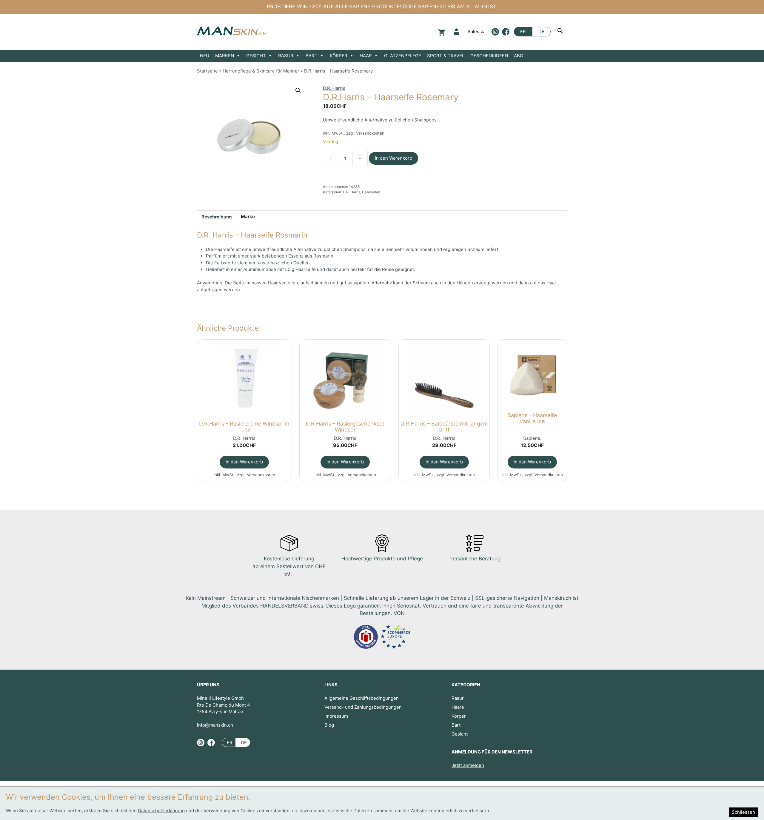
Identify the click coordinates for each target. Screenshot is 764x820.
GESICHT (256, 55)
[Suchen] (561, 32)
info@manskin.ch (215, 725)
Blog (329, 725)
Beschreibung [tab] (216, 217)
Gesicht (460, 734)
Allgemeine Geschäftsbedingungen (361, 698)
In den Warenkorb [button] (244, 462)
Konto (456, 31)
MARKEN (224, 55)
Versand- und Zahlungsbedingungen (363, 707)
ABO (518, 55)
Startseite (207, 71)
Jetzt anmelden (468, 765)
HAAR (366, 55)
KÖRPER (338, 55)
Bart (456, 725)
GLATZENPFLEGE (402, 55)
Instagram (495, 31)
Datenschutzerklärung (161, 810)
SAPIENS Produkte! (375, 7)
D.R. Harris (334, 88)
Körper (459, 716)
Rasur (458, 698)
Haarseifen (371, 192)
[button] (298, 90)
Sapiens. (532, 438)
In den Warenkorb (393, 158)
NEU (204, 55)
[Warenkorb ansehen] (440, 32)
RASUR (285, 55)
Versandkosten (370, 133)
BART (312, 55)
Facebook (505, 31)
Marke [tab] (248, 216)
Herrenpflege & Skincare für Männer (261, 71)
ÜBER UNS (208, 685)
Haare (458, 707)
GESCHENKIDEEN (489, 55)
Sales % (476, 31)
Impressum (336, 716)
